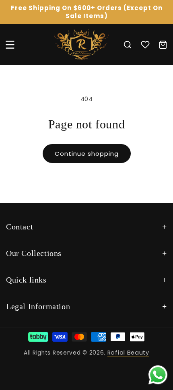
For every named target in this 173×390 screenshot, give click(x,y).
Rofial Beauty (128, 353)
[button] (10, 45)
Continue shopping (87, 153)
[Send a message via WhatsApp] (158, 375)
